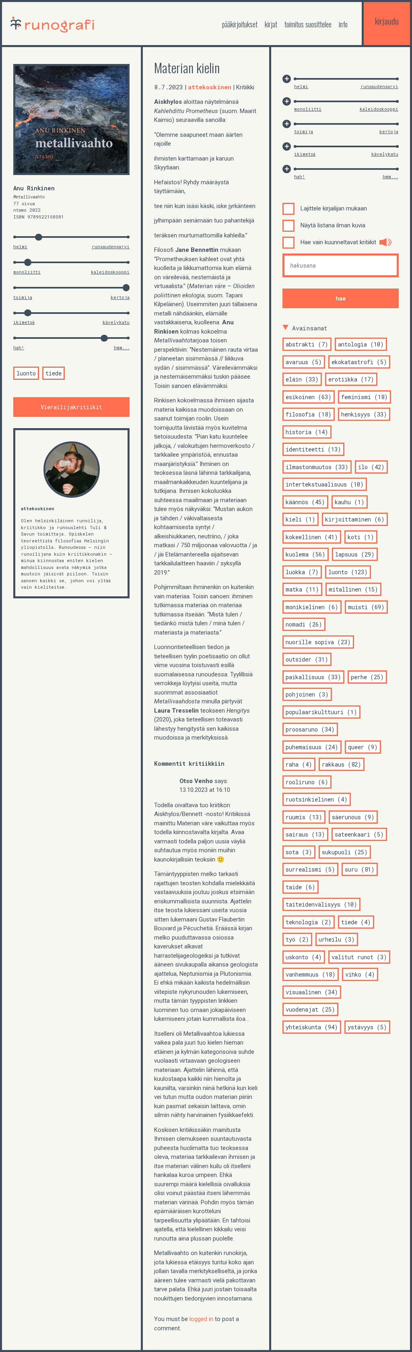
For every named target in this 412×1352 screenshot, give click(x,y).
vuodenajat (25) (310, 1009)
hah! (18, 347)
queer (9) (363, 747)
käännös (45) (305, 502)
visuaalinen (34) (312, 992)
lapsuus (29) (355, 554)
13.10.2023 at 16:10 (204, 789)
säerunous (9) (353, 817)
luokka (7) (302, 572)
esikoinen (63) (309, 397)
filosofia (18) (309, 414)
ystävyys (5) (367, 1027)
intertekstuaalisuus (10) (325, 484)
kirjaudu (387, 20)
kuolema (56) (305, 554)
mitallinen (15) (353, 589)
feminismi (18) (364, 397)
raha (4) (299, 764)
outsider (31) (307, 659)
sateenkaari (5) (359, 834)
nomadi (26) (304, 624)
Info (343, 24)
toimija (22, 297)
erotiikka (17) (351, 379)
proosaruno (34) (310, 729)
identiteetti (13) (313, 449)
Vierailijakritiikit (71, 407)
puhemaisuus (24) (312, 747)
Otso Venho (196, 781)
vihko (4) (360, 974)
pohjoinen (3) (307, 694)
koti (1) (361, 537)
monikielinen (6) (312, 607)
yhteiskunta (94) (312, 1027)
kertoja (120, 297)
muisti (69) (366, 607)
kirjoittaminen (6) (355, 519)
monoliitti (27, 272)
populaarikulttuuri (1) (321, 712)
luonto (26, 373)
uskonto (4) (304, 957)
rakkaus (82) (341, 764)
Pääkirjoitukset (240, 24)
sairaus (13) (305, 834)
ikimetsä (24, 322)
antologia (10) (361, 344)
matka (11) (302, 589)
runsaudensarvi (111, 246)
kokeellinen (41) (312, 537)
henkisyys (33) (364, 414)
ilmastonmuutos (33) (317, 467)
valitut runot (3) (359, 957)
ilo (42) (371, 467)
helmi (20, 246)
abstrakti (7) (307, 344)
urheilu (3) (337, 939)
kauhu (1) (350, 502)
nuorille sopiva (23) (318, 642)
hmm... (122, 347)
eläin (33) (302, 379)
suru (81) (360, 869)
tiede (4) (356, 922)
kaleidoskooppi (110, 272)
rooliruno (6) (307, 782)
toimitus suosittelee (308, 24)
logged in (201, 1319)
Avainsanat (310, 328)
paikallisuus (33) (313, 677)
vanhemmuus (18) (311, 974)
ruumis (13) (304, 817)
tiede (53, 373)
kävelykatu (116, 322)
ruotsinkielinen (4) (317, 799)
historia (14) (307, 432)
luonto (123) (348, 572)
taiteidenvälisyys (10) (321, 904)
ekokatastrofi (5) (359, 362)
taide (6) (300, 887)
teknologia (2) (309, 922)
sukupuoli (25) (345, 852)
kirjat (271, 24)
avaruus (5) (304, 362)
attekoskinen (37, 508)
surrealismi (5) (310, 869)
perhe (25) (367, 677)
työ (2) (297, 939)
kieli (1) (300, 519)
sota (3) (299, 852)
